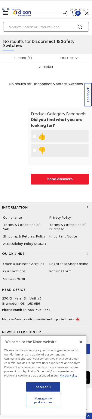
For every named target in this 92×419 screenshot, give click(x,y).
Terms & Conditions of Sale (21, 227)
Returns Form (60, 271)
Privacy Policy (60, 217)
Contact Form (14, 279)
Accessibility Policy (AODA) (24, 244)
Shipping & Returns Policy (24, 236)
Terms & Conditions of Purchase (67, 227)
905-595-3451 (39, 309)
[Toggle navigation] (5, 13)
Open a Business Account (23, 264)
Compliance (12, 217)
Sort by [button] (67, 58)
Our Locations (14, 271)
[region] (43, 375)
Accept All (43, 387)
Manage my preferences (43, 400)
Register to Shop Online (68, 264)
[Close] (81, 341)
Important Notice (63, 236)
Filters (22, 58)
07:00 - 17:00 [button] (77, 9)
